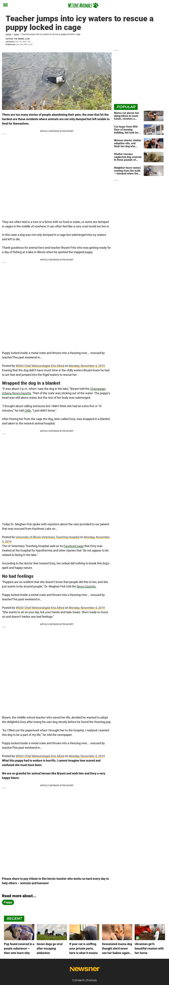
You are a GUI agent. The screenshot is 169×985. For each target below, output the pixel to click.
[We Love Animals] (83, 5)
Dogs (16, 34)
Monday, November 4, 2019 (87, 365)
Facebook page (74, 546)
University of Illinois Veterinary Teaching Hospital (47, 537)
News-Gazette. (86, 586)
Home (8, 34)
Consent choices (84, 980)
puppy (8, 902)
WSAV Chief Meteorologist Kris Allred (40, 365)
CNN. (28, 410)
